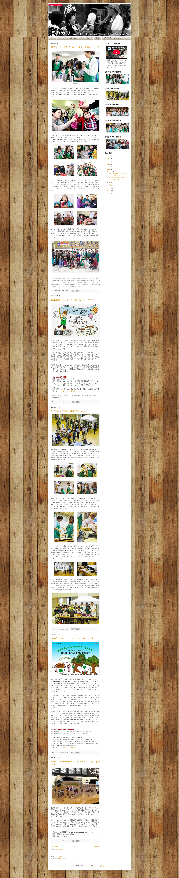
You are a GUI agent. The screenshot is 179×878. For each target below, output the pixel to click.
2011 (109, 193)
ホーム (76, 846)
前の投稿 (96, 846)
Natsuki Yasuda (75, 856)
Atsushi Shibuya (60, 856)
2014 (109, 169)
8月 (110, 182)
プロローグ (61, 38)
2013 (109, 188)
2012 (109, 191)
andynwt (87, 866)
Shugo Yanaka (61, 858)
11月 (110, 171)
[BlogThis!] (73, 291)
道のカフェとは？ (72, 38)
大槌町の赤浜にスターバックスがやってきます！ (74, 638)
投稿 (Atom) (58, 849)
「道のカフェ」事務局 (68, 391)
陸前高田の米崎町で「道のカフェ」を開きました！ (75, 47)
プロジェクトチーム (86, 38)
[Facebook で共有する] (77, 291)
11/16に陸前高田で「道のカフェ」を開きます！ (73, 300)
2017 (109, 161)
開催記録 (97, 38)
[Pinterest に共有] (79, 291)
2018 (109, 159)
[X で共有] (75, 291)
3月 (110, 185)
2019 (109, 156)
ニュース (52, 38)
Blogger (103, 866)
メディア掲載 (107, 38)
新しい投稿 (55, 846)
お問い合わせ (117, 38)
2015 (109, 166)
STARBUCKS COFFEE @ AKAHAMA (68, 411)
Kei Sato (67, 856)
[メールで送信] (72, 291)
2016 (109, 164)
